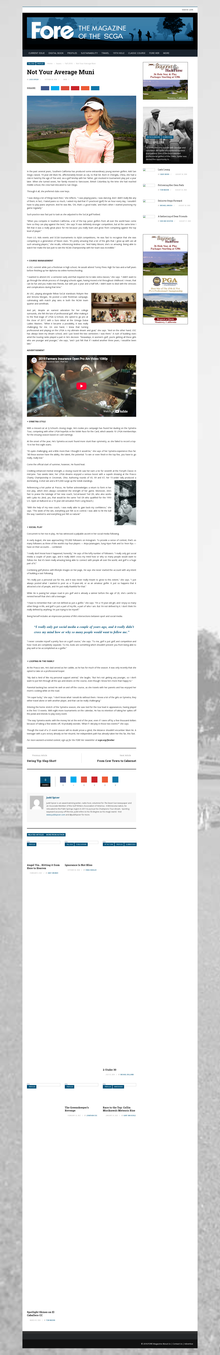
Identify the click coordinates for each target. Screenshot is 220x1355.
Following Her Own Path (171, 185)
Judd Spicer (33, 79)
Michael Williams (127, 1075)
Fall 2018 (31, 64)
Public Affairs (81, 844)
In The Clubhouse (153, 137)
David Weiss (164, 174)
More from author (55, 834)
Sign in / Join (187, 10)
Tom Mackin (50, 1320)
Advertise (188, 1343)
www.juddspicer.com (55, 814)
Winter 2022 (118, 1087)
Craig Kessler (91, 870)
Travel (105, 53)
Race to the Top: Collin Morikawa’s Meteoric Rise (119, 1109)
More (166, 53)
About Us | (168, 1343)
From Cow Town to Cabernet (116, 761)
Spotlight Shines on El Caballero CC (40, 1313)
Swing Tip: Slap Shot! (41, 761)
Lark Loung (164, 169)
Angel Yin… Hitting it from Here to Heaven (43, 866)
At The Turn (109, 844)
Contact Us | (178, 1343)
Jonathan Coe (92, 1115)
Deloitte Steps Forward (170, 200)
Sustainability (89, 53)
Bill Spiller (155, 142)
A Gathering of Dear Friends (172, 216)
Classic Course (136, 53)
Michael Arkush (166, 205)
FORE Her (154, 53)
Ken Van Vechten (166, 221)
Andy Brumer (53, 873)
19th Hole (118, 53)
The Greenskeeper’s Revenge (77, 1109)
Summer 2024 (130, 844)
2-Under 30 (109, 1069)
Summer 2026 (167, 137)
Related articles (36, 834)
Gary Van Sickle (130, 1115)
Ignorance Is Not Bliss (78, 865)
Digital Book (55, 53)
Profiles (72, 53)
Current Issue (37, 53)
